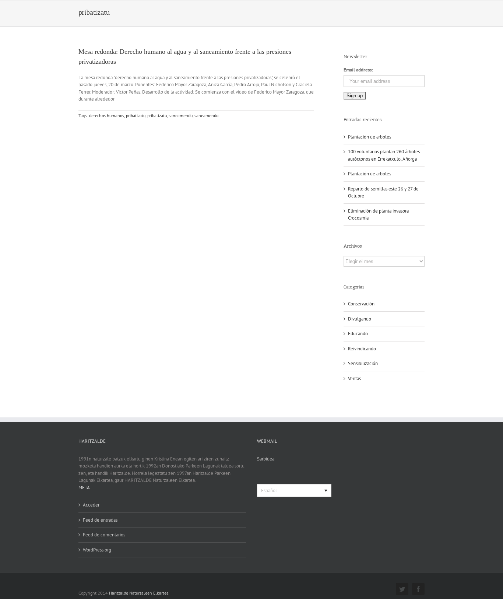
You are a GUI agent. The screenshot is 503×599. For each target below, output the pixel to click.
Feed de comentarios (104, 535)
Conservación (361, 304)
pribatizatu (135, 115)
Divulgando (359, 319)
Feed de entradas (100, 520)
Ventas (354, 378)
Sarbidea (265, 459)
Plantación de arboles (369, 137)
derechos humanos (106, 115)
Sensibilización (363, 363)
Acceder (91, 505)
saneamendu (181, 115)
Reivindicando (362, 349)
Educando (358, 333)
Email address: (358, 70)
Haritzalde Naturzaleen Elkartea (139, 593)
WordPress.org (97, 550)
